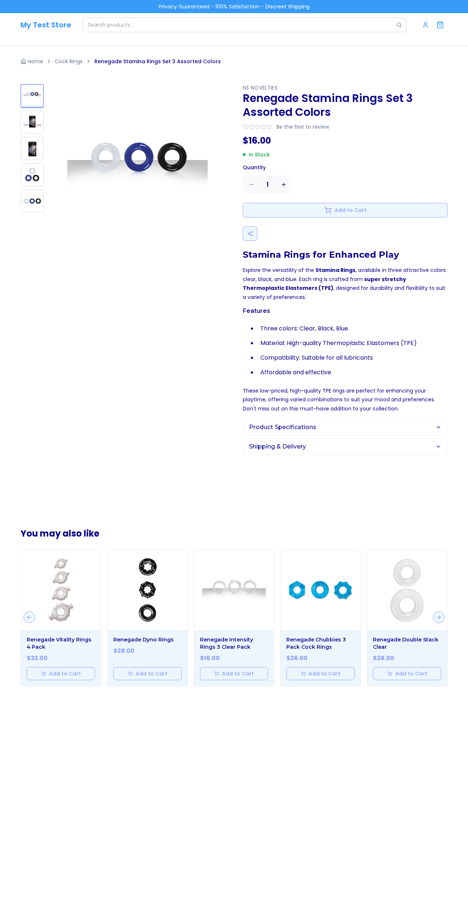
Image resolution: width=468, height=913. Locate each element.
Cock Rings (69, 61)
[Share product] (250, 233)
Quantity (254, 167)
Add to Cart (350, 210)
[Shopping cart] (440, 25)
